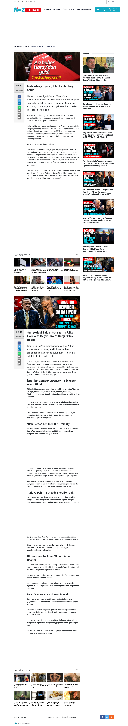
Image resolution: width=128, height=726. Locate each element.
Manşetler (21, 2)
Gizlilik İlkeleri (73, 717)
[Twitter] (19, 100)
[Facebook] (19, 96)
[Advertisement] (64, 29)
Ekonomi (56, 9)
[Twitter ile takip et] (107, 717)
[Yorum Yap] (19, 117)
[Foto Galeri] (113, 2)
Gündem (47, 9)
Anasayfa (51, 717)
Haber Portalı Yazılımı (23, 723)
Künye (58, 717)
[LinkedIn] (19, 103)
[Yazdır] (19, 114)
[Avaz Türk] (27, 9)
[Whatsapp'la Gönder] (19, 107)
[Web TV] (108, 2)
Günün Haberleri (30, 2)
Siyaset (72, 9)
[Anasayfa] (15, 2)
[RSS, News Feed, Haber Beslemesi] (111, 717)
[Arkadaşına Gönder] (19, 110)
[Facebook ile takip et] (102, 717)
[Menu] (98, 9)
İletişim (64, 717)
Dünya (64, 9)
